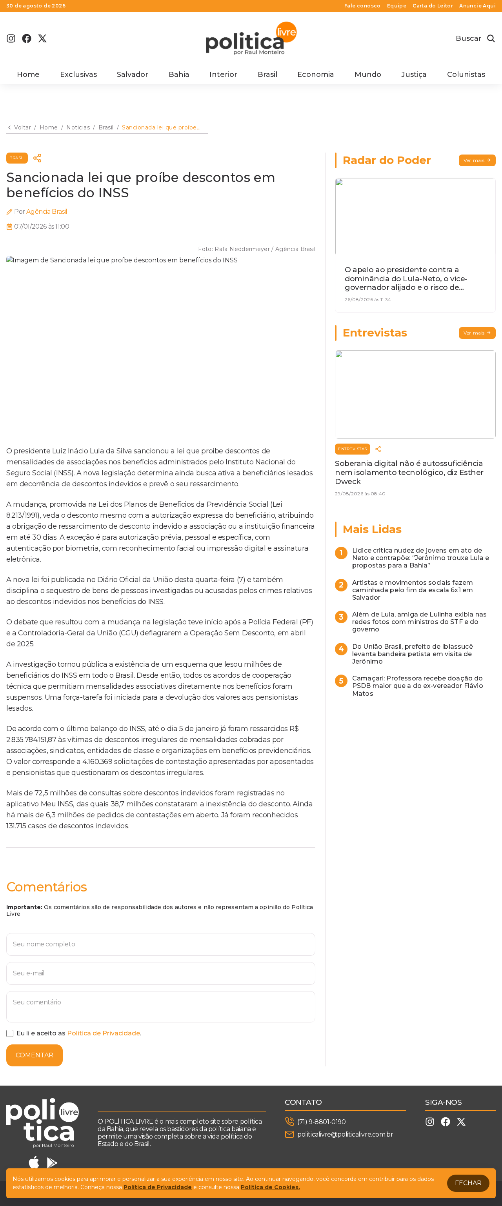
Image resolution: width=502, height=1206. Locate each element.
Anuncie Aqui (477, 6)
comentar (34, 1055)
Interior (223, 74)
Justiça (414, 74)
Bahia (179, 74)
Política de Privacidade (103, 1033)
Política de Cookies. (270, 1187)
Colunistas (466, 74)
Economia (315, 74)
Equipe (396, 6)
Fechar (468, 1183)
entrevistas (352, 448)
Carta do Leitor (433, 6)
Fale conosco (362, 6)
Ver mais (474, 160)
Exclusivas (78, 74)
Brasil (267, 74)
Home (28, 74)
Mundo (368, 74)
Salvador (132, 74)
